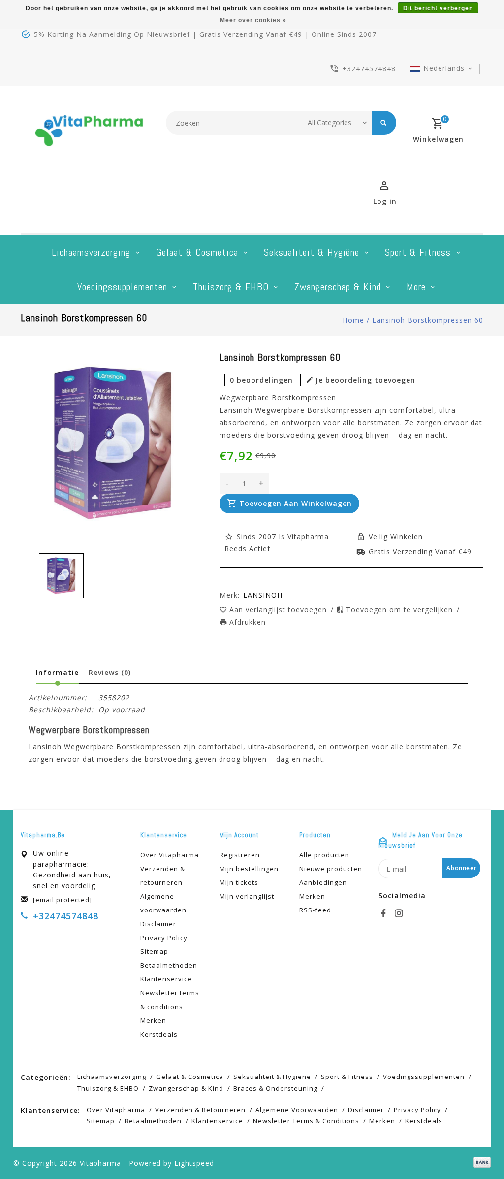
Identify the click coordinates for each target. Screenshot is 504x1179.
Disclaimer (158, 923)
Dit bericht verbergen (438, 8)
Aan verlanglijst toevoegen (279, 609)
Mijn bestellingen (249, 868)
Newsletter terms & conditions (169, 999)
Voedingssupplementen (122, 286)
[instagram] (400, 913)
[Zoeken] (384, 123)
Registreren (240, 854)
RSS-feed (315, 910)
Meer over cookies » (253, 20)
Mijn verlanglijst (247, 896)
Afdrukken (247, 622)
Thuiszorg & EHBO (231, 286)
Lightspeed (194, 1163)
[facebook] (384, 913)
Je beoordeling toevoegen (365, 380)
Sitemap (154, 951)
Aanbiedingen (323, 882)
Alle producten (324, 854)
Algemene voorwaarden (163, 903)
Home (353, 320)
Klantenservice (166, 979)
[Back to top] (474, 1149)
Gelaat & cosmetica (197, 252)
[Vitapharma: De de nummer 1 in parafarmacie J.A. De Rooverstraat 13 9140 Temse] (89, 134)
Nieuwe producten (330, 868)
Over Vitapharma (169, 854)
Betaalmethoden (168, 965)
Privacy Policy (164, 937)
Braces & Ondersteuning (275, 1088)
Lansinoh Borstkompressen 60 (427, 320)
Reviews (110, 672)
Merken (153, 1020)
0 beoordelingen (261, 380)
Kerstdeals (159, 1034)
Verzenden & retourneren (162, 875)
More (416, 286)
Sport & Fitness (418, 252)
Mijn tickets (239, 882)
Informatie (57, 672)
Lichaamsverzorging (91, 252)
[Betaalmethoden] (480, 1162)
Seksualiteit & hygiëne (311, 252)
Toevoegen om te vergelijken (400, 609)
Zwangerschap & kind (337, 286)
